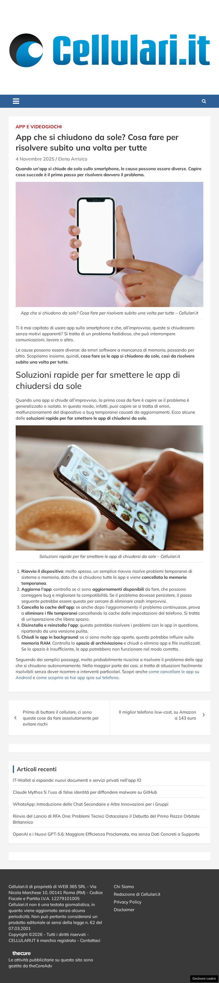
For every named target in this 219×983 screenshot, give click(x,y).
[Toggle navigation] (16, 101)
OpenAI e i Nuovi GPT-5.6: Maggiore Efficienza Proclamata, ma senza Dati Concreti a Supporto (106, 834)
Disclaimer (124, 909)
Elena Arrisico (72, 159)
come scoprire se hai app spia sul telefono (77, 677)
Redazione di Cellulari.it (137, 894)
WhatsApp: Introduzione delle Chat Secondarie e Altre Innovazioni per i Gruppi (91, 804)
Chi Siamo (124, 886)
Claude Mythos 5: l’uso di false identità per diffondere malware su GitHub (85, 792)
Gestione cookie (204, 978)
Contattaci (90, 940)
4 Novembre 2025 (35, 159)
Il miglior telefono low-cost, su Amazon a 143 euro (157, 715)
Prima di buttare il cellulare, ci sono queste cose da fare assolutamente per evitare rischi (61, 718)
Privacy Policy (127, 902)
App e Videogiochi (39, 126)
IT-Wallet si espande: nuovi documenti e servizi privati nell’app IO (77, 780)
